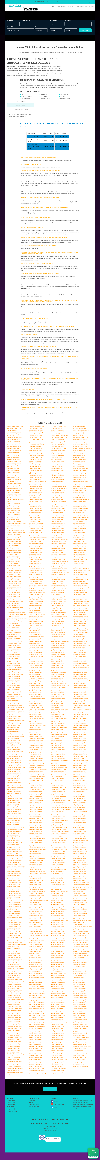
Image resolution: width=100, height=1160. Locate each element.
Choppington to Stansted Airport (14, 986)
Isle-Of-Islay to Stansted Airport (36, 1008)
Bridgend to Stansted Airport (13, 789)
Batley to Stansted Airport (13, 627)
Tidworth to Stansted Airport (79, 787)
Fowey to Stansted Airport (35, 703)
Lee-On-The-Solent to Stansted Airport (60, 494)
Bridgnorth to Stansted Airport (14, 791)
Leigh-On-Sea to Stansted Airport (58, 501)
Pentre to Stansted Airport (57, 928)
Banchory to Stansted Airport (14, 587)
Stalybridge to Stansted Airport (80, 641)
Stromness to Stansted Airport (79, 700)
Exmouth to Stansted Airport (35, 641)
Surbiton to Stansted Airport (79, 712)
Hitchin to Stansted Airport (35, 902)
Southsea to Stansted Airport (79, 623)
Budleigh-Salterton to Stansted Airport (16, 846)
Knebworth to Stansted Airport (58, 450)
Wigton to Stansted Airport (79, 986)
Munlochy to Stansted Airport (57, 773)
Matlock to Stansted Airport (57, 696)
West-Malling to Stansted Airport (80, 944)
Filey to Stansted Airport (34, 674)
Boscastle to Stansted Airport (13, 753)
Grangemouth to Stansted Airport (36, 765)
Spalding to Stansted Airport (79, 630)
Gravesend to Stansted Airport (36, 771)
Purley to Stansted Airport (57, 1019)
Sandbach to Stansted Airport (79, 503)
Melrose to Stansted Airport (57, 707)
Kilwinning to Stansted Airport (36, 1064)
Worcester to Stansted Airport (79, 1039)
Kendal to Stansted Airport (35, 1044)
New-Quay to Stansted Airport (58, 793)
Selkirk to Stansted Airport (79, 539)
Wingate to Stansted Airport (79, 1004)
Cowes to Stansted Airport (13, 1070)
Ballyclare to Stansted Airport (14, 574)
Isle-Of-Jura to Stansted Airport (36, 1010)
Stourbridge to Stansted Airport (80, 678)
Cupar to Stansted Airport (35, 466)
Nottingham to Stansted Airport (58, 862)
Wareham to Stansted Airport (79, 893)
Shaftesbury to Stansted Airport (80, 545)
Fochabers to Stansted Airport (36, 685)
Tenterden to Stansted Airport (79, 765)
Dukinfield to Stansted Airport (36, 552)
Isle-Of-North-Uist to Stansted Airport (37, 1015)
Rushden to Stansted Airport (79, 459)
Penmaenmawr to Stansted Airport (59, 918)
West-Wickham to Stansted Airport (81, 948)
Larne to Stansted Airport (56, 477)
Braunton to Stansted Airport (13, 776)
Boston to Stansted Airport (13, 754)
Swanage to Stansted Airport (79, 721)
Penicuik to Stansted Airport (57, 917)
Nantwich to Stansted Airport (57, 778)
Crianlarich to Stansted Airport (36, 441)
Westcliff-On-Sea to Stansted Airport (81, 951)
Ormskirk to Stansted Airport (57, 882)
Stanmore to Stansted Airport (79, 649)
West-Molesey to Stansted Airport (80, 946)
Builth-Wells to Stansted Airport (14, 847)
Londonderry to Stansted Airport (58, 607)
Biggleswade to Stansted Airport (14, 691)
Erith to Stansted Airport (34, 630)
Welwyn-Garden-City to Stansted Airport (82, 926)
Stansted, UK (32, 1102)
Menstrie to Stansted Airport (57, 714)
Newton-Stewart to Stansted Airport (59, 833)
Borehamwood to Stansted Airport (15, 751)
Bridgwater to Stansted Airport (14, 793)
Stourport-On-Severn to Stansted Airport (82, 680)
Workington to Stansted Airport (80, 1041)
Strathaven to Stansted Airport (79, 689)
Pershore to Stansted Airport (57, 935)
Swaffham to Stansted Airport (79, 720)
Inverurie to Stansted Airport (35, 980)
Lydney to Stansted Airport (57, 630)
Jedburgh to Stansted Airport (35, 1035)
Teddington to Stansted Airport (80, 754)
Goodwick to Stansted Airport (36, 752)
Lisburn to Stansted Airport (57, 534)
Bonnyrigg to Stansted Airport (14, 745)
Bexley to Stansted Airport (13, 682)
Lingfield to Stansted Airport (57, 528)
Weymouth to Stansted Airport (80, 964)
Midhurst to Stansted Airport (57, 725)
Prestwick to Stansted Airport (57, 1008)
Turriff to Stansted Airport (78, 835)
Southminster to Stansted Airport (80, 619)
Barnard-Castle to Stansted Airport (15, 601)
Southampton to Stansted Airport (80, 616)
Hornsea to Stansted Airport (35, 931)
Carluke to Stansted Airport (13, 915)
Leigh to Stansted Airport (56, 503)
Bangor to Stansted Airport (13, 590)
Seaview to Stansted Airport (79, 534)
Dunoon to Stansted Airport (35, 576)
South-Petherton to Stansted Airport (81, 607)
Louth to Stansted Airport (56, 619)
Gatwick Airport (11, 1102)
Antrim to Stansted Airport (13, 496)
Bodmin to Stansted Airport (13, 731)
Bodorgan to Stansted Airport (14, 733)
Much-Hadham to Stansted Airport (59, 767)
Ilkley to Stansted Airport (35, 962)
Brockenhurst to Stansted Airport (14, 815)
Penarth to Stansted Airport (57, 913)
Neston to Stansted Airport (57, 785)
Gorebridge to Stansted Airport (36, 758)
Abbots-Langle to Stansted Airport (15, 426)
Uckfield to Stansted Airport (79, 844)
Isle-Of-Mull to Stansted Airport (36, 1013)
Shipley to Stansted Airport (79, 566)
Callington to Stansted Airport (14, 889)
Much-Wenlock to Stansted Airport (59, 769)
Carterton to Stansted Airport (13, 928)
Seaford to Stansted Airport (79, 525)
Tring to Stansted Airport (78, 827)
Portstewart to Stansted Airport (58, 991)
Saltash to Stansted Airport (79, 497)
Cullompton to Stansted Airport (36, 463)
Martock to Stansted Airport (57, 692)
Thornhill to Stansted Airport (79, 780)
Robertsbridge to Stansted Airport (58, 1068)
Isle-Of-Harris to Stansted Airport (36, 1004)
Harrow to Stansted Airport (35, 822)
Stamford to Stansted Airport (79, 643)
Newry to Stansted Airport (57, 825)
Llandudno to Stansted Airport (58, 563)
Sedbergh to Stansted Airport (79, 535)
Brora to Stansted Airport (13, 822)
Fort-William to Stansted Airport (36, 700)
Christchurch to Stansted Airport (14, 990)
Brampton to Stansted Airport (14, 773)
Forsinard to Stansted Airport (35, 696)
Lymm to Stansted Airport (57, 636)
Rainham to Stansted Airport (57, 1028)
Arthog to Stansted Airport (13, 516)
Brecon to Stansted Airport (13, 780)
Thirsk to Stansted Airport (78, 778)
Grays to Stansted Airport (35, 773)
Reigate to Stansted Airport (57, 1044)
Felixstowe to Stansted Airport (36, 663)
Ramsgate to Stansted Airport (57, 1030)
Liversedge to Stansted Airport (58, 546)
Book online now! (50, 1089)
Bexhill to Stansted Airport (13, 680)
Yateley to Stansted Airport (79, 1059)
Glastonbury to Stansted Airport (36, 738)
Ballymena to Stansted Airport (14, 576)
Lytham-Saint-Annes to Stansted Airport (60, 641)
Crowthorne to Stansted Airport (36, 455)
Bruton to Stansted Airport (13, 833)
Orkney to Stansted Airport (57, 880)
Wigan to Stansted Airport (78, 982)
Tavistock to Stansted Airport (79, 749)
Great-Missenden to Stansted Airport (37, 774)
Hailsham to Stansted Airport (35, 796)
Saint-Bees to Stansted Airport (79, 479)
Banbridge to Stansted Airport (14, 583)
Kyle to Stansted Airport (56, 457)
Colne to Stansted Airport (13, 1035)
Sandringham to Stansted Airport (80, 508)
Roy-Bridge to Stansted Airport (80, 446)
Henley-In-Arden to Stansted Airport (37, 871)
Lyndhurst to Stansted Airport (57, 638)
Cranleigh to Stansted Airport (35, 430)
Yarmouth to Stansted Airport (79, 1057)
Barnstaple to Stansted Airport (14, 610)
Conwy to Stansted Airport (13, 1046)
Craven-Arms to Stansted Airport (36, 432)
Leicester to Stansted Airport (57, 499)
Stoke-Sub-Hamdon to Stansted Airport (82, 669)
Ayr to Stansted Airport (12, 554)
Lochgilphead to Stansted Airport (58, 599)
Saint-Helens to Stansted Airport (80, 483)
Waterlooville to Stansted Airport (80, 906)
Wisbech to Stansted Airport (79, 1013)
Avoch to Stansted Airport (13, 545)
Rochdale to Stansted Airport (57, 1070)
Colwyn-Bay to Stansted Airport (14, 1037)
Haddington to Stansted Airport (36, 794)
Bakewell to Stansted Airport (13, 561)
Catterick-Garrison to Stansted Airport (16, 940)
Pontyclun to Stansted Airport (57, 966)
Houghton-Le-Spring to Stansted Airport (38, 935)
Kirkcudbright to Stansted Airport (58, 441)
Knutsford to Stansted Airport (57, 455)
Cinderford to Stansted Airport (14, 995)
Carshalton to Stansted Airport (14, 926)
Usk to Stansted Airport (78, 855)
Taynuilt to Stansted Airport (79, 751)
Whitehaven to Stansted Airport (80, 969)
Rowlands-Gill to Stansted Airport (80, 442)
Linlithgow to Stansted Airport (58, 530)
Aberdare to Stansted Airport (13, 430)
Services (70, 6)
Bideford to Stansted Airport (13, 687)
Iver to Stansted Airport (34, 1030)
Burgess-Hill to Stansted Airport (14, 855)
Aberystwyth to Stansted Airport (14, 444)
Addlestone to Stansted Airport (14, 455)
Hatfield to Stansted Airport (35, 835)
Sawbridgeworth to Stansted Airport (81, 517)
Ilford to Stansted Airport (34, 957)
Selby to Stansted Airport (78, 537)
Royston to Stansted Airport (79, 450)
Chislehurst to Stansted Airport (14, 984)
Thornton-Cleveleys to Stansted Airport (82, 782)
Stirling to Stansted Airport (79, 658)
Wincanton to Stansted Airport (79, 993)
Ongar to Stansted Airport (57, 878)
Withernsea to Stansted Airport (80, 1019)
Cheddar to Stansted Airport (13, 955)
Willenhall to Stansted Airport (79, 988)
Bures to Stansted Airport (13, 853)
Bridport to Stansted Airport (13, 796)
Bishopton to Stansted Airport (14, 713)
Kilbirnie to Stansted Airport (35, 1055)
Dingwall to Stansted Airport (35, 515)
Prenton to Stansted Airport (57, 997)
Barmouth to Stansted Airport (14, 599)
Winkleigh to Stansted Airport (79, 1006)
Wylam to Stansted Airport (79, 1050)
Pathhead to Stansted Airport (57, 904)
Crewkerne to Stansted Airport (36, 439)
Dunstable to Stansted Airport (36, 579)
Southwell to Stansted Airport (79, 625)
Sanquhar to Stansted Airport (79, 514)
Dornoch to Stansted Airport (35, 532)
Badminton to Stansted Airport (14, 558)
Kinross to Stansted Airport (57, 433)
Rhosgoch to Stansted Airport (57, 1052)
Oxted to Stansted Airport (57, 895)
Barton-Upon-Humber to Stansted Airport (16, 618)
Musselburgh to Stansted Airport (58, 774)
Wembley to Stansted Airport (79, 929)
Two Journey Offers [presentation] (21, 109)
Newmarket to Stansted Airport (58, 816)
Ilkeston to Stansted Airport (35, 960)
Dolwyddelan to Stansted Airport (36, 523)
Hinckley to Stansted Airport (35, 897)
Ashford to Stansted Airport (13, 525)
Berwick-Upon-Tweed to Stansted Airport (17, 671)
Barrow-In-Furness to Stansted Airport (16, 612)
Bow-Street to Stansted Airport (14, 762)
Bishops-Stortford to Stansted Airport (15, 711)
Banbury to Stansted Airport (13, 585)
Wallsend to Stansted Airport (79, 878)
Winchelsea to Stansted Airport (80, 995)
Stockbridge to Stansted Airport (80, 659)
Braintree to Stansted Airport (13, 771)
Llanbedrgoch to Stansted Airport (58, 554)
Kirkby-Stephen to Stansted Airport (59, 437)
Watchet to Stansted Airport (79, 904)
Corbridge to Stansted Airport (14, 1050)
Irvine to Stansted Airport (35, 984)
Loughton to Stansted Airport (57, 618)
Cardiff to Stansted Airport (13, 909)
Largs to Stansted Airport (56, 473)
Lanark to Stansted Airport (57, 463)
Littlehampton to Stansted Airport (58, 543)
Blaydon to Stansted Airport (13, 725)
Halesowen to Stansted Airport (36, 798)
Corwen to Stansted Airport (13, 1059)
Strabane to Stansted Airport (79, 683)
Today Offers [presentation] (20, 105)
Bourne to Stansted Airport (13, 758)
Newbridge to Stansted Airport (58, 802)
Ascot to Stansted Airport (13, 519)
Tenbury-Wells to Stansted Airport (80, 762)
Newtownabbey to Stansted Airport (59, 838)
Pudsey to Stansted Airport (57, 1013)
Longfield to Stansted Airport (57, 608)
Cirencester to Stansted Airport (14, 997)
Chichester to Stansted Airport (14, 973)
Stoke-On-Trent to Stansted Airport (81, 667)
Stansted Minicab (83, 1100)
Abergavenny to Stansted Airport (14, 437)
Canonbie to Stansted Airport (14, 904)
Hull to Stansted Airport (34, 942)
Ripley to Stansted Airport (57, 1064)
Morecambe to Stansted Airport (58, 758)
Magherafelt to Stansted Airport (58, 654)
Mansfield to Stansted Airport (57, 674)
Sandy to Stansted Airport (78, 512)
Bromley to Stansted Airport (13, 816)
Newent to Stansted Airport (57, 813)
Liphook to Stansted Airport (57, 532)
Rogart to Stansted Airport (79, 426)
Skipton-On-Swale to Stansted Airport (81, 587)
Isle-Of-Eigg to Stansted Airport (36, 1000)
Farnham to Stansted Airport (35, 659)
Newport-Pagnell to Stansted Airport (59, 820)
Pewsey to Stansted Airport (57, 951)
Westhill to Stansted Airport (79, 957)
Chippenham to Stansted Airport (14, 979)
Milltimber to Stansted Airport (57, 731)
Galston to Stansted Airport (35, 723)
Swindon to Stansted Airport (79, 729)
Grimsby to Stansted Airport (35, 785)
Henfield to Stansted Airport (35, 867)
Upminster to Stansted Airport (79, 853)
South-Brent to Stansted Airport (80, 599)
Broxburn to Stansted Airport (14, 831)
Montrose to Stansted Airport (57, 752)
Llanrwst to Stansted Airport (57, 583)
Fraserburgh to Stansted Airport (36, 705)
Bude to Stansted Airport (13, 844)
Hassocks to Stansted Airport (35, 831)
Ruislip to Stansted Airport (79, 455)
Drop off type (53, 20)
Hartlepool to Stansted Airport (36, 825)
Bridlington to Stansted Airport (14, 795)
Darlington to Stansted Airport (36, 484)
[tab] (20, 105)
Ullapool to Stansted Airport (79, 847)
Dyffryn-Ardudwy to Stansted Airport (37, 585)
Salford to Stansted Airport (79, 494)
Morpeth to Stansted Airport (57, 762)
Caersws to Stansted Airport (13, 880)
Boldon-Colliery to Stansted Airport (15, 736)
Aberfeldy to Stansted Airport (14, 435)
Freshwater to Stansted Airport (36, 707)
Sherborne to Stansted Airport (79, 557)
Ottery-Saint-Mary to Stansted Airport (59, 891)
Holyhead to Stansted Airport (35, 915)
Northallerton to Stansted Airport (58, 851)
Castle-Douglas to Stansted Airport (15, 931)
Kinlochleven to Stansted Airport (58, 432)
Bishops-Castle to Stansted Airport (15, 709)
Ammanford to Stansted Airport (14, 488)
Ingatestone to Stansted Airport (36, 968)
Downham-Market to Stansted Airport (37, 537)
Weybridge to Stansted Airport (80, 962)
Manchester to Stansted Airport (58, 670)
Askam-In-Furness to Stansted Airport (16, 532)
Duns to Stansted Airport (34, 577)
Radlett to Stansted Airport (57, 1024)
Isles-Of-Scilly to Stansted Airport (37, 1026)
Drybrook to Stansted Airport (35, 548)
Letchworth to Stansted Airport (58, 510)
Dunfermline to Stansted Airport (36, 568)
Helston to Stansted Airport (35, 864)
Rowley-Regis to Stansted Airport (80, 444)
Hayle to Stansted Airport (35, 845)
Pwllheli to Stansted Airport (57, 1021)
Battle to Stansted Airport (13, 629)
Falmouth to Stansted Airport (35, 652)
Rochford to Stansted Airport (57, 1073)
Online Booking (61, 6)
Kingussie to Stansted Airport (57, 430)
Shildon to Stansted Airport (79, 565)
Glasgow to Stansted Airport (35, 736)
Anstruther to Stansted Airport (14, 494)
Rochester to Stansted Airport (57, 1072)
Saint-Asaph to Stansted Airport (80, 475)
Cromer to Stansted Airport (35, 450)
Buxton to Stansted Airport (13, 875)
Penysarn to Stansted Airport (57, 929)
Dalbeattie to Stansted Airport (36, 473)
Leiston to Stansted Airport (57, 506)
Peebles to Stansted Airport (57, 907)
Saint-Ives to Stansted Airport (79, 484)
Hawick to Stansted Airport (35, 842)
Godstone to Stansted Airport (35, 749)
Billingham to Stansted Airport (14, 694)
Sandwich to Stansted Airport (79, 510)
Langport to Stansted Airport (57, 470)
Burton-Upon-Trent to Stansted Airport (16, 866)
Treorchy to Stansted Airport (79, 824)
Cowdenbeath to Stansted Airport (15, 1068)
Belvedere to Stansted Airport (14, 660)
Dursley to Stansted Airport (35, 583)
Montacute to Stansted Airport (58, 749)
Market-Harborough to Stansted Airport (60, 685)
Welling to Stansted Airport (79, 915)
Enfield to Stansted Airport (35, 623)
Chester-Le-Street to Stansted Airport (15, 968)
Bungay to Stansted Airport (13, 849)
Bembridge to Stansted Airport (14, 661)
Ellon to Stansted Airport (34, 618)
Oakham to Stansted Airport (57, 866)
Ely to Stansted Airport (34, 619)
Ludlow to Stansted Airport (57, 623)
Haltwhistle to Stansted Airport (36, 807)
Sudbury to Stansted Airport (79, 707)
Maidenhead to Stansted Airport (58, 656)
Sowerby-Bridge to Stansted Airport (81, 628)
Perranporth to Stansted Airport (58, 933)
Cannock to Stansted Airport (13, 902)
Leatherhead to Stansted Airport (58, 490)
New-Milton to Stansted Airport (58, 791)
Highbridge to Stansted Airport (36, 893)
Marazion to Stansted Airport (57, 676)
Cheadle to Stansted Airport (13, 953)
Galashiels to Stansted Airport (36, 721)
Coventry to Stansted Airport (13, 1064)
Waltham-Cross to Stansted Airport (81, 884)
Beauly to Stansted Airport (13, 634)
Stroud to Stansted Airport (79, 701)
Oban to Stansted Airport (56, 867)
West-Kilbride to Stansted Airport (80, 940)
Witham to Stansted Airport (79, 1017)
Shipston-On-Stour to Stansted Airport (81, 568)
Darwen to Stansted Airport (35, 492)
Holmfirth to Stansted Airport (35, 907)
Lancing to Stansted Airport (57, 466)
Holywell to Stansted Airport (35, 917)
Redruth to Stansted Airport (57, 1042)
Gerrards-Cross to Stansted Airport (37, 731)
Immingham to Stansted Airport (36, 966)
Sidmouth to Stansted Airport (79, 577)
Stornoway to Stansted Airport (80, 676)
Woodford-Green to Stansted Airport (81, 1030)
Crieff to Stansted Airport (35, 446)
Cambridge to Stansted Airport (14, 897)
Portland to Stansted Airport (57, 984)
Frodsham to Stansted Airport (36, 712)
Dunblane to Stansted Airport (35, 565)
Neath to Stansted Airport (56, 782)
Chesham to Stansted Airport (13, 964)
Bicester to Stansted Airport (13, 685)
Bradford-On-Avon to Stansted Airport (16, 767)
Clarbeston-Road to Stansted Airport (15, 1001)
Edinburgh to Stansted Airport (36, 605)
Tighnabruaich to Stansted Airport (80, 789)
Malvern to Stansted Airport (57, 669)
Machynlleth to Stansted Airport (58, 649)
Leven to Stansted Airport (57, 512)
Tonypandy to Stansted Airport (80, 804)
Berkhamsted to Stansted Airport (14, 667)
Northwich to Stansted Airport (58, 856)
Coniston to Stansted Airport (13, 1043)
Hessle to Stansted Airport (35, 884)
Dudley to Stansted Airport (35, 550)
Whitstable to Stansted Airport (79, 975)
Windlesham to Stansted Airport (80, 1000)
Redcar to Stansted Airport (57, 1037)
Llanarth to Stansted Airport (57, 550)
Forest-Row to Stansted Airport (36, 690)
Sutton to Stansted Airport (78, 716)
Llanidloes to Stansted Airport (57, 581)
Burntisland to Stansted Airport (14, 860)
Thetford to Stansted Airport (79, 776)
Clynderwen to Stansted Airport (14, 1017)
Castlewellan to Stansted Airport (14, 937)
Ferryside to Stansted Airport (35, 672)
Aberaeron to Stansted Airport (14, 428)
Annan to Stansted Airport (13, 492)
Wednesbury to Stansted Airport (80, 913)
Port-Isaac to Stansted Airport (57, 975)
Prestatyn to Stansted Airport (57, 1000)
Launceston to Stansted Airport (58, 484)
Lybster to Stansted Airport (57, 628)
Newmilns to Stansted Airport (57, 818)
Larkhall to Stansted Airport (57, 475)
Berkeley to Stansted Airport (13, 665)
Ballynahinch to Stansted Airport (14, 579)
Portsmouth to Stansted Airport (58, 990)
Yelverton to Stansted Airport (79, 1061)
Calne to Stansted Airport (13, 891)
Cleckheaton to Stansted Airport (14, 1006)
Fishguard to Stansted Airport (36, 676)
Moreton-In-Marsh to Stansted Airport (59, 760)
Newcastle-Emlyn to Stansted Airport (59, 805)
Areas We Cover (82, 6)
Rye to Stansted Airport (78, 464)
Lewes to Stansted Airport (57, 514)
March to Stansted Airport (57, 678)
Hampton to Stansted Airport (35, 811)
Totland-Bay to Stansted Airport (80, 811)
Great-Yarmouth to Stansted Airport (37, 776)
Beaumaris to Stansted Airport (14, 636)
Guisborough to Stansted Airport (36, 789)
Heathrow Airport (11, 1100)
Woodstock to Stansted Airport (80, 1033)
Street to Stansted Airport (78, 696)
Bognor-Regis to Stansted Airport (15, 734)
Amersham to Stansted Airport (14, 485)
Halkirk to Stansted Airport (35, 804)
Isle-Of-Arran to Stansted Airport (36, 986)
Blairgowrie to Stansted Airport (14, 722)
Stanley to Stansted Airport (79, 647)
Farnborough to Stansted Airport (36, 658)
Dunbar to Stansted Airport (35, 561)
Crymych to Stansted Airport (35, 461)
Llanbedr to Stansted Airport (57, 552)
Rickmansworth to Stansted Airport (59, 1059)
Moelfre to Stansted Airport (57, 742)
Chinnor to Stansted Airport (13, 977)
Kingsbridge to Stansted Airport (36, 1072)
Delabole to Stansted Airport (35, 501)
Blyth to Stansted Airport (13, 727)
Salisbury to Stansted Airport (79, 495)
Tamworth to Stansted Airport (79, 742)
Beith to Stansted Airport (13, 651)
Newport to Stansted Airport (57, 822)
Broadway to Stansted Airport (14, 813)
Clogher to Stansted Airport (13, 1013)
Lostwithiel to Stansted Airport (58, 614)
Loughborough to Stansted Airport (59, 616)
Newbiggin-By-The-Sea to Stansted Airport (61, 800)
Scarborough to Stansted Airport (80, 521)
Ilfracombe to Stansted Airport (36, 959)
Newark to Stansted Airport (57, 798)
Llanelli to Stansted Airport (57, 566)
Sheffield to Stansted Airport (79, 550)
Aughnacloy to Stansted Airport (14, 541)
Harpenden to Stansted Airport (36, 818)
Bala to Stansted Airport (12, 563)
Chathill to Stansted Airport (13, 950)
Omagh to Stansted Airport (57, 876)
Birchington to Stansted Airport (14, 702)
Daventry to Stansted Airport (35, 494)
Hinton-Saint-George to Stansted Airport (38, 900)
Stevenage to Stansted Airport (79, 652)
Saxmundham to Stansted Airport (80, 519)
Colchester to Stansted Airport (14, 1028)
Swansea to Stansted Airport (79, 727)
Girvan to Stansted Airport (35, 734)
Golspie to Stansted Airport (35, 751)
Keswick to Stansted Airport (35, 1048)
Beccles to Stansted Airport (13, 640)
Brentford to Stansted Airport (14, 782)
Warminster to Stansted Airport (80, 897)
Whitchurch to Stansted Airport (80, 968)
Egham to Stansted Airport (35, 607)
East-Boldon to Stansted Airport (36, 588)
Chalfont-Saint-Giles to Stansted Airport (16, 944)
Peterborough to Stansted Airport (58, 938)
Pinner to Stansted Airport (57, 955)
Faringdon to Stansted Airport (36, 656)
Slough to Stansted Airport (79, 590)
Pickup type (10, 20)
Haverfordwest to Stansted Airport (37, 838)
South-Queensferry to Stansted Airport (81, 608)
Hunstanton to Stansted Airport (36, 948)
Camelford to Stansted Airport (14, 899)
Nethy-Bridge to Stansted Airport (58, 787)
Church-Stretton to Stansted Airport (15, 993)
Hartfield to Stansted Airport (35, 824)
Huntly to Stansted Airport (35, 951)
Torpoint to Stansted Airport (79, 805)
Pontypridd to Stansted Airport (58, 969)
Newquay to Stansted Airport (57, 824)
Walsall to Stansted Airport (79, 880)
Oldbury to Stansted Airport (57, 871)
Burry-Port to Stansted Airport (14, 864)
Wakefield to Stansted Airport (79, 869)
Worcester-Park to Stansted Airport (81, 1037)
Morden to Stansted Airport (57, 756)
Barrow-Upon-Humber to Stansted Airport (17, 614)
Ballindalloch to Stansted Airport (14, 570)
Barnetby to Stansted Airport (13, 605)
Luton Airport (10, 1106)
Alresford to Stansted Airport (13, 474)
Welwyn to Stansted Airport (79, 928)
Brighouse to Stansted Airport (14, 802)
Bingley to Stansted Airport (13, 700)
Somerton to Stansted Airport (79, 597)
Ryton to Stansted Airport (78, 466)
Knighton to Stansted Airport (57, 452)
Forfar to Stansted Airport (35, 692)
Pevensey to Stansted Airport (57, 949)
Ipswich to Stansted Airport (35, 982)
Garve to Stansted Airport (35, 727)
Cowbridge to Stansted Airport (14, 1066)
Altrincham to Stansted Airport (14, 479)
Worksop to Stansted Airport (79, 1042)
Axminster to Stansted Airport (14, 548)
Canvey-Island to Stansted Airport (15, 908)
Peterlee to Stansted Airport (57, 944)
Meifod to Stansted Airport (57, 703)
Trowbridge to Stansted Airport (80, 831)
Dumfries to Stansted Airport (35, 559)
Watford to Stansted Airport (79, 907)
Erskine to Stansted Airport (35, 632)
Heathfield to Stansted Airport (36, 853)
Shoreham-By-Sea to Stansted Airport (81, 570)
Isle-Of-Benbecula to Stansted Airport (37, 990)
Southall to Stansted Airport (79, 612)
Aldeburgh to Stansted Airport (14, 461)
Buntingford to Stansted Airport (14, 851)
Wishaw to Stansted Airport (79, 1015)
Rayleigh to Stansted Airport (57, 1033)
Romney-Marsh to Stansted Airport (81, 430)
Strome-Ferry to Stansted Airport (80, 698)
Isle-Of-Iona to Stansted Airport (36, 1006)
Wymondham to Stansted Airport (80, 1052)
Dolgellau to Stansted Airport (35, 519)
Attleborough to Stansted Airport (14, 536)
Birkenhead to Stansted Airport (14, 703)
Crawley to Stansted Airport (35, 433)
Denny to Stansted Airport (35, 504)
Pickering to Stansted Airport (57, 953)
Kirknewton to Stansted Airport (58, 444)
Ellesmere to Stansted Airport (35, 616)
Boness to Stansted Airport (13, 742)
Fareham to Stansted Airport (35, 654)
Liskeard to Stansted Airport (57, 535)
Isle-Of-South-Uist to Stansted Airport (37, 1022)
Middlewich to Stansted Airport (58, 723)
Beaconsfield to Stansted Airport (14, 630)
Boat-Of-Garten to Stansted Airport (15, 729)
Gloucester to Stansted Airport (36, 745)
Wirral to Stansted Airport (78, 1011)
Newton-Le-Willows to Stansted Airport (60, 831)
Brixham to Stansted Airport (13, 807)
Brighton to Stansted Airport (13, 804)
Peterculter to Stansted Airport (58, 940)
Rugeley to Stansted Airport (79, 453)
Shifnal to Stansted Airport (79, 563)
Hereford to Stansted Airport (35, 876)
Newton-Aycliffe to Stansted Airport (59, 829)
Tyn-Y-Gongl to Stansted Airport (80, 840)
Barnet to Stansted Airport (13, 603)
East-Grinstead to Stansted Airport (37, 592)
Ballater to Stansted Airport (13, 568)
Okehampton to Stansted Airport (58, 869)
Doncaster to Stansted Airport (36, 526)
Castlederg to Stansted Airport (14, 933)
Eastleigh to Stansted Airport (35, 597)
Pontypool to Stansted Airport (57, 968)
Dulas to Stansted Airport (35, 554)
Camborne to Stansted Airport (14, 895)
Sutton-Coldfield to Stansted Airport (81, 714)
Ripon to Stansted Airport (57, 1066)
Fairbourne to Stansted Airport (36, 647)
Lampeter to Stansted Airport (57, 461)
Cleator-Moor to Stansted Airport (14, 1002)
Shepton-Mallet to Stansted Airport (81, 556)
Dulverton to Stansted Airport (36, 556)
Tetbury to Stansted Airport (79, 767)
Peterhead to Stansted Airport (57, 942)
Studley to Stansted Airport (79, 703)
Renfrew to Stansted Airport (57, 1046)
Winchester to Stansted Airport (80, 997)
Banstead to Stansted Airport (13, 592)
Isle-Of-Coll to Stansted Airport (36, 995)
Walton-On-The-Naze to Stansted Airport (82, 887)
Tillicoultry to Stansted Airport (80, 793)
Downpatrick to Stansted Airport (36, 539)
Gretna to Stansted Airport (35, 783)
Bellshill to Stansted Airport (13, 656)
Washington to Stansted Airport (80, 902)
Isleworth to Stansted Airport (35, 1028)
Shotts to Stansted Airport (78, 572)
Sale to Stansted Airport (78, 492)
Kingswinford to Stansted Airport (58, 426)
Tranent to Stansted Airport (79, 816)
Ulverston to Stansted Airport (79, 849)
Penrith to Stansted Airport (57, 922)
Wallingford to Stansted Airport (80, 875)
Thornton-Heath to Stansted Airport (81, 783)
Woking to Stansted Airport (79, 1022)
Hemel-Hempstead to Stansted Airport (38, 866)
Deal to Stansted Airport (34, 497)
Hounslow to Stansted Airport (36, 937)
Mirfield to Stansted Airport (57, 738)
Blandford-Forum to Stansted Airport (15, 723)
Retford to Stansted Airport (57, 1048)
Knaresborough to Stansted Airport (59, 448)
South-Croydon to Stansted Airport (81, 601)
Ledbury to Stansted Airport (57, 492)
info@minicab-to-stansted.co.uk (19, 1)
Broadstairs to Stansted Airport (14, 809)
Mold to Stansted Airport (56, 745)
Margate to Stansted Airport (57, 680)
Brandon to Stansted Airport (13, 775)
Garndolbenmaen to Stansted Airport (37, 725)
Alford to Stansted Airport (13, 465)
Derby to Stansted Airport (35, 506)
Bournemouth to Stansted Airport (14, 760)
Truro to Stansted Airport (78, 833)
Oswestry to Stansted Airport (57, 887)
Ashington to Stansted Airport (14, 527)
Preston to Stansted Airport (57, 1004)
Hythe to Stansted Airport (35, 955)
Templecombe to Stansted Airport (80, 760)
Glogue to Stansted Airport (35, 742)
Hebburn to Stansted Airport (35, 855)
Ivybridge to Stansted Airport (35, 1031)
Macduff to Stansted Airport (57, 647)
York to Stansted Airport (78, 1064)
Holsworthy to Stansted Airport (36, 911)
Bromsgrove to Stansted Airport (14, 818)
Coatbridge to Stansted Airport (14, 1021)
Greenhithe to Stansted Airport (36, 780)
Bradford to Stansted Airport (13, 769)
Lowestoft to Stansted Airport (57, 621)
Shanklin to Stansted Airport (79, 546)
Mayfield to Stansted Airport (57, 701)
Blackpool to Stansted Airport (14, 716)
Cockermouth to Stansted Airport (14, 1026)
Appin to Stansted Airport (13, 497)
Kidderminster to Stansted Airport (37, 1052)
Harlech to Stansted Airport (35, 813)
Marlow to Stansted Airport (57, 690)
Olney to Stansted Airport (57, 875)
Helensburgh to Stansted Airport (36, 860)
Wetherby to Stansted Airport (79, 960)
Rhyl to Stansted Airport (56, 1055)
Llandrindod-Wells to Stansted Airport (59, 561)
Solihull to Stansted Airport (79, 596)
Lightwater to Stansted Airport (58, 523)
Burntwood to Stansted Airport (14, 862)
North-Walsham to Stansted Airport (59, 849)
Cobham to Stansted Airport (13, 1023)
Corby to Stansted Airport (13, 1052)
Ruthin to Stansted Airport (79, 461)
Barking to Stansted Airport (13, 598)
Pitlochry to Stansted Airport (57, 957)
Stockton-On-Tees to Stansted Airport (81, 665)
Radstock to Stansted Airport (57, 1026)
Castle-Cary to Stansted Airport (14, 930)
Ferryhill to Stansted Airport (35, 670)
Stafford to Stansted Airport (79, 638)
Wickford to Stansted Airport (79, 979)
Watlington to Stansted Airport (80, 909)
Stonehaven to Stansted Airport (80, 672)
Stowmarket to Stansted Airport (80, 681)
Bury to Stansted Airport (12, 869)
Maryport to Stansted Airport (57, 694)
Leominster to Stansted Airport (58, 508)
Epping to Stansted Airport (35, 627)
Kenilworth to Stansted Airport (36, 1046)
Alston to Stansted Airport (13, 475)
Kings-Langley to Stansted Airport (37, 1068)
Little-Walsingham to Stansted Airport (59, 539)
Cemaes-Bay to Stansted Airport (14, 942)
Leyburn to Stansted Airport (57, 515)
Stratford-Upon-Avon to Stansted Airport (82, 687)
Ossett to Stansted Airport (57, 886)
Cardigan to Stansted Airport (13, 911)
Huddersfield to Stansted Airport (36, 940)
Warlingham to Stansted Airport (80, 895)
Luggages (52, 26)
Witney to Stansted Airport (79, 1021)
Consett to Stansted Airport (13, 1044)
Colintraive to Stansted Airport (14, 1033)
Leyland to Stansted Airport (57, 517)
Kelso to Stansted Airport (35, 1042)
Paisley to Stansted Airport (57, 900)
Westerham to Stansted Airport (80, 953)
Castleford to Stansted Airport (14, 935)
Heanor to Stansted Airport (35, 851)
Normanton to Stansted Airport (58, 842)
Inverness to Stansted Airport (35, 979)
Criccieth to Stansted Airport (35, 442)
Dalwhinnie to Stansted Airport (36, 483)
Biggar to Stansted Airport (13, 689)
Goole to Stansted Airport (35, 754)
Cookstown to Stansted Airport (14, 1048)
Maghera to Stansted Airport (57, 652)
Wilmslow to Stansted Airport (79, 990)
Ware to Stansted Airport (78, 891)
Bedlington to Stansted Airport (14, 647)
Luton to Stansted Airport (56, 625)
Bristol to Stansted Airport (13, 806)
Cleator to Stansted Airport (13, 1004)
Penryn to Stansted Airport (57, 924)
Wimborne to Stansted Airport (79, 991)
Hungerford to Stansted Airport (36, 946)
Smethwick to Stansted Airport (80, 592)
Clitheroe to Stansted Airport (13, 1012)
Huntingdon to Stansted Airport (36, 949)
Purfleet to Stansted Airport (57, 1017)
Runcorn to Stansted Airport (79, 457)
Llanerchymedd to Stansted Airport (59, 568)
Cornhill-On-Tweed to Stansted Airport (16, 1054)
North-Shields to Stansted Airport (58, 847)
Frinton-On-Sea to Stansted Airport (37, 709)
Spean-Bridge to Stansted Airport (80, 632)
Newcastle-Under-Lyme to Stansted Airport (61, 807)
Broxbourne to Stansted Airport (14, 829)
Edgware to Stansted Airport (35, 603)
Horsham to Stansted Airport (35, 933)
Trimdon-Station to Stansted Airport (81, 825)
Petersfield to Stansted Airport (57, 946)
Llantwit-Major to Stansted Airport (59, 585)
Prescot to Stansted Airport (57, 999)
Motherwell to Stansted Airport (58, 763)
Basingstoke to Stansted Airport (14, 621)
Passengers (38, 26)
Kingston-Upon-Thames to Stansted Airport (39, 1073)
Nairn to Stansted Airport (56, 776)
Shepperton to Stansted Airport (80, 554)
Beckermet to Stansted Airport (14, 643)
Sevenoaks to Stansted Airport (79, 543)
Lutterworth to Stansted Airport (58, 627)
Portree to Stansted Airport (57, 986)
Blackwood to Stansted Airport (14, 718)
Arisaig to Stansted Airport (13, 508)
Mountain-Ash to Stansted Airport (58, 765)
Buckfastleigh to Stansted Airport (14, 837)
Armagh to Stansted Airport (13, 512)
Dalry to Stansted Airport (35, 479)
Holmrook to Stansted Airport (36, 909)
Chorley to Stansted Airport (13, 988)
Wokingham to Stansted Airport (80, 1024)
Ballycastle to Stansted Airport (14, 572)
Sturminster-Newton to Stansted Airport (82, 705)
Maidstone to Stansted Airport (57, 658)
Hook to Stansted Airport (35, 922)
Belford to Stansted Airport (13, 654)
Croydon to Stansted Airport (35, 457)
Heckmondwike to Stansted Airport (37, 858)
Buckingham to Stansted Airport (14, 842)
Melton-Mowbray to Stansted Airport (59, 711)
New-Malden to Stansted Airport (58, 789)
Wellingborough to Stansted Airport (81, 917)
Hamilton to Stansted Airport (35, 809)
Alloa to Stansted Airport (13, 468)
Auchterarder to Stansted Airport (14, 537)
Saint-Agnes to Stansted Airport (80, 470)
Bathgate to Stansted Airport (13, 625)
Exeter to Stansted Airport (35, 639)
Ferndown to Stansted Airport (36, 669)
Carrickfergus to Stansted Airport (14, 924)
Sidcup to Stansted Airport (79, 576)
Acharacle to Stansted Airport (14, 452)
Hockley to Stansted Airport (35, 904)
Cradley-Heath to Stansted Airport (15, 1072)
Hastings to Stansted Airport (35, 833)
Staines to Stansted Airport (79, 639)
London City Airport (12, 1111)
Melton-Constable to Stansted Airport (59, 709)
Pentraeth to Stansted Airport (57, 926)
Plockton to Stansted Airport (57, 959)
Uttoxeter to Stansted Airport (79, 856)
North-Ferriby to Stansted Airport (58, 845)
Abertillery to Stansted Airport (14, 443)
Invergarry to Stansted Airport (36, 975)
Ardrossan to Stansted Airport (14, 506)
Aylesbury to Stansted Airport (14, 550)
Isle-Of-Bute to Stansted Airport (36, 991)
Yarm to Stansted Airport (78, 1055)
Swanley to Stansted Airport (79, 723)
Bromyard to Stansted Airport (14, 820)
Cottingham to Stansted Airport (14, 1061)
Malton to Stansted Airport (57, 667)
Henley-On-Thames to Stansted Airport (38, 873)
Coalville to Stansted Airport (13, 1019)
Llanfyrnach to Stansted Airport (58, 574)
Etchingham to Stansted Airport (36, 636)
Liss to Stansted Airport (56, 537)
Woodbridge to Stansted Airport (80, 1028)
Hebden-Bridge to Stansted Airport (37, 856)
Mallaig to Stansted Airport (57, 661)
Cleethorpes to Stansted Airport (14, 1008)
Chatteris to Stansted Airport (13, 951)
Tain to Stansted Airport (78, 736)
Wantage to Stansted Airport (79, 889)
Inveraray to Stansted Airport (35, 973)
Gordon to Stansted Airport (35, 756)
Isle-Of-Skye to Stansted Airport (36, 1021)
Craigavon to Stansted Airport (14, 1074)
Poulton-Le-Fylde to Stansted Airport (59, 995)
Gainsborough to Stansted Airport (37, 718)
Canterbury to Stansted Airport (14, 906)
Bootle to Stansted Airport (13, 747)
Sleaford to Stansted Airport (79, 588)
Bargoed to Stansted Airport (13, 596)
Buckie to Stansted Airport (13, 840)
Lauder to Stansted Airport (57, 483)
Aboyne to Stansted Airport (13, 448)
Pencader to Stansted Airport (57, 915)
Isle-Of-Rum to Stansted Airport (36, 1017)
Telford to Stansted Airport (79, 758)
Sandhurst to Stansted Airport (79, 504)
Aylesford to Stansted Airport (14, 552)
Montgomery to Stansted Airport (58, 751)
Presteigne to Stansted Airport (57, 1002)
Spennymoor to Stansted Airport (80, 634)
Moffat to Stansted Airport (57, 743)
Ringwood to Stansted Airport (58, 1062)
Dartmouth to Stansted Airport (36, 488)
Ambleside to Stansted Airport (14, 483)
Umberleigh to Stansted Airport (80, 851)
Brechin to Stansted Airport (13, 778)
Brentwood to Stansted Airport (14, 784)
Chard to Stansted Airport (13, 946)
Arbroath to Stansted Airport (13, 503)
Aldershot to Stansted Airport (14, 463)
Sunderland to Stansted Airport (80, 711)
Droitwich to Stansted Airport (36, 543)
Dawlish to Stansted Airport (35, 495)
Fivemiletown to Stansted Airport (36, 678)
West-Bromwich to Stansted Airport (81, 933)
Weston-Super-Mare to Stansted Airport (82, 959)
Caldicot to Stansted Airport (13, 884)
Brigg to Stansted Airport (13, 800)
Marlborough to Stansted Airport (58, 689)
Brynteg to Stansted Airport (13, 835)
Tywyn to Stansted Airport (79, 842)
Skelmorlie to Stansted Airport (79, 585)
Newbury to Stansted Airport (57, 804)
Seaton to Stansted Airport (79, 532)
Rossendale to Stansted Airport (80, 439)
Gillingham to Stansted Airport (36, 732)
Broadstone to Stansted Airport (14, 811)
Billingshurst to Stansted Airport (14, 696)
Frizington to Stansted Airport (36, 711)
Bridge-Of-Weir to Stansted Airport (15, 787)
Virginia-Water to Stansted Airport (80, 864)
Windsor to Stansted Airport (79, 1002)
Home (52, 6)
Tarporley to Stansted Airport (79, 745)
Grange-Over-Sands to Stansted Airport (38, 763)
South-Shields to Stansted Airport (80, 610)
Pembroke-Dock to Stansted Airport (59, 909)
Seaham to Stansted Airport (79, 526)
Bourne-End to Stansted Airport (14, 756)
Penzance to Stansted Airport (57, 931)
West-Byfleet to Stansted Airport (80, 935)
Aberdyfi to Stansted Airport (13, 434)
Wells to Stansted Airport (78, 922)
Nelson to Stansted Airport (57, 783)
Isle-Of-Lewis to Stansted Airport (36, 1011)
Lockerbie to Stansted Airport (57, 603)
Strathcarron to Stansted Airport (80, 690)
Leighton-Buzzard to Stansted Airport (59, 504)
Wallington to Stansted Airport (80, 876)
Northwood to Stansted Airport (58, 858)
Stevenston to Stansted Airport (80, 654)
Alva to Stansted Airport (12, 481)
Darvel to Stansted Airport (35, 490)
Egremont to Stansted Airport (35, 608)
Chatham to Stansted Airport (13, 948)
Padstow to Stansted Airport (57, 897)
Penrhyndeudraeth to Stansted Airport (59, 920)
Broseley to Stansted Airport (13, 824)
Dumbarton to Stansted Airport (36, 557)
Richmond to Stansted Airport (57, 1057)
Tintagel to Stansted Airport (79, 794)
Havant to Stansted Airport (35, 836)
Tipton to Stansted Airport (78, 796)
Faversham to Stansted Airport (36, 661)
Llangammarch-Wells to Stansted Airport (60, 576)
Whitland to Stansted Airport (79, 971)
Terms (22, 1149)
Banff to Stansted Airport (13, 589)
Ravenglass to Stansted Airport (58, 1031)
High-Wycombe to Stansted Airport (37, 891)
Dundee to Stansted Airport (35, 566)
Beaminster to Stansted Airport (14, 632)
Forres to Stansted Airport (35, 694)
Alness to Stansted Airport (13, 470)
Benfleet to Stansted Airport (13, 663)
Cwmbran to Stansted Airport (36, 470)
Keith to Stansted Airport (34, 1041)
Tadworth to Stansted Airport (79, 734)
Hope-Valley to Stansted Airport (36, 924)
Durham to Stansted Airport (35, 581)
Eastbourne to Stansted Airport (36, 596)
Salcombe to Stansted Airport (79, 490)
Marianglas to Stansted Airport (58, 681)
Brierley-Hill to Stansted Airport (14, 798)
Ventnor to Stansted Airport (79, 860)
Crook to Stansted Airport (35, 452)
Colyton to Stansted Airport (13, 1039)
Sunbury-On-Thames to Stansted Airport (82, 709)
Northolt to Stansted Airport (57, 855)
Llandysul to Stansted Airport (57, 565)
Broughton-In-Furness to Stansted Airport (16, 827)
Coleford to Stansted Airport (13, 1030)
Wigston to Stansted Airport (79, 984)
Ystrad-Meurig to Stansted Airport (80, 1066)
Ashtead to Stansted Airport (13, 528)
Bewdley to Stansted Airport (13, 678)
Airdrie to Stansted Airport (13, 457)
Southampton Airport (12, 1109)
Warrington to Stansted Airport (80, 898)
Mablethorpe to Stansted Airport (58, 643)
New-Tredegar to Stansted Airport (58, 796)
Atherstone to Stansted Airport (14, 534)
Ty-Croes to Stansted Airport (79, 838)
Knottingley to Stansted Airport (58, 453)
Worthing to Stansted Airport (79, 1044)
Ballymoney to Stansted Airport (14, 578)
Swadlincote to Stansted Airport (80, 718)
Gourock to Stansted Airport (35, 762)
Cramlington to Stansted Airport (36, 426)
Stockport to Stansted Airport (79, 661)
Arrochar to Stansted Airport (13, 514)
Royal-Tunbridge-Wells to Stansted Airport (82, 448)
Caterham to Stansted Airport (14, 939)
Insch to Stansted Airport (34, 971)
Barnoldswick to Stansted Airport (15, 607)
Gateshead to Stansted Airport (36, 729)
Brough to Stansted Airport (13, 826)
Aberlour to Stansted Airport (13, 441)
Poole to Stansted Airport (56, 971)
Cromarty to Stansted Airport (35, 448)
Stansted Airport (11, 1104)
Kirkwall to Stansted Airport (57, 446)
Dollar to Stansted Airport (35, 521)
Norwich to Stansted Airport (57, 860)
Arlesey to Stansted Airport (13, 510)
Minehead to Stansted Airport (57, 736)
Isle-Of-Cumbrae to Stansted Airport (37, 999)
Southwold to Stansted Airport (80, 627)
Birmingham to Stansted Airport (14, 705)
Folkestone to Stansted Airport (36, 687)
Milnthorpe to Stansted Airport (58, 732)
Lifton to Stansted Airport (57, 521)
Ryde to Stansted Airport (78, 463)
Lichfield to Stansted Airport (57, 519)
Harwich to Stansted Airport (35, 827)
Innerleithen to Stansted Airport (36, 969)
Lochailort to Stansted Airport (57, 594)
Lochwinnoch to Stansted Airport (58, 601)
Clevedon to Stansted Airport (14, 1010)
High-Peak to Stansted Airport (36, 889)
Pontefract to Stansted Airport (57, 964)
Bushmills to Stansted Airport (14, 873)
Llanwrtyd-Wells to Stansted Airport (59, 587)
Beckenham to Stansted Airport (14, 641)
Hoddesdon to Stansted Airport (36, 906)
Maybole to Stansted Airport (57, 700)
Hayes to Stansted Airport (35, 844)
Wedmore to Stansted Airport (79, 911)
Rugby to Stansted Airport (79, 452)
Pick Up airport (26, 20)
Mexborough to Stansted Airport (58, 720)
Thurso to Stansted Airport (79, 785)
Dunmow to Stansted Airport (35, 574)
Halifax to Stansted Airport (35, 802)
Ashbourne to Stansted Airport (14, 521)
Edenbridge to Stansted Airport (36, 601)
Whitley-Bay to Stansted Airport (80, 973)
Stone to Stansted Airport (78, 670)
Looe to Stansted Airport (56, 610)
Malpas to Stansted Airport (57, 665)
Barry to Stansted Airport (13, 616)
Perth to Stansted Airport (56, 937)
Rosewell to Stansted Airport (79, 433)
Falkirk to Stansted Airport (35, 650)
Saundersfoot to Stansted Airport (80, 515)
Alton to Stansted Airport (13, 477)
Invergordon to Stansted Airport (36, 977)
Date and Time (11, 26)
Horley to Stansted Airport (35, 926)
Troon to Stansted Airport (78, 829)
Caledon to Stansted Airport (13, 886)
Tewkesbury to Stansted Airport (80, 769)
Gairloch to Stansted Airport (35, 720)
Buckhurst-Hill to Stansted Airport (15, 838)
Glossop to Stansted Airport (35, 743)
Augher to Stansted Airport (13, 539)
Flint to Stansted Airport (34, 683)
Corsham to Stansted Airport (13, 1057)
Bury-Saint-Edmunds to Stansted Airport (16, 868)
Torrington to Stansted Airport (79, 809)
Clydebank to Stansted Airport (14, 1015)
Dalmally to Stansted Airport (35, 477)
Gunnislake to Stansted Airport (36, 793)
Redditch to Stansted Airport (57, 1039)
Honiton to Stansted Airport (35, 920)
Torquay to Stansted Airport (79, 807)
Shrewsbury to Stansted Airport (80, 574)
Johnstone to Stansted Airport (36, 1037)
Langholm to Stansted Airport (57, 468)
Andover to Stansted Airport (13, 490)
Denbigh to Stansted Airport (35, 503)
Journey (66, 26)
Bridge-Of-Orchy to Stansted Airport (15, 785)
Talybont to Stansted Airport (79, 740)
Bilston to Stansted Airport (13, 698)
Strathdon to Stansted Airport (79, 692)
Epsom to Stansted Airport (35, 628)
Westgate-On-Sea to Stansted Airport (81, 955)
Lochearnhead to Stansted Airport (58, 596)
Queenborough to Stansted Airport (59, 1022)
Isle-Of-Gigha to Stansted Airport (36, 1002)
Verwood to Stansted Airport (79, 862)
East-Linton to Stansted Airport (36, 594)
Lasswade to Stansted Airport (57, 479)
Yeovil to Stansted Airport (78, 1062)
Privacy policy (28, 1149)
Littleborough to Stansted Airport (58, 541)
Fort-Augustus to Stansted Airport (37, 698)
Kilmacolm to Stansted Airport (36, 1061)
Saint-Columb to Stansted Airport (80, 481)
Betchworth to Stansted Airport (14, 672)
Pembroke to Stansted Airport (57, 911)
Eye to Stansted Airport (34, 643)
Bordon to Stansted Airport (13, 749)
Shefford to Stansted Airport (79, 552)
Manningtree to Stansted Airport (58, 672)
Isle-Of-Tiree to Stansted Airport (36, 1024)
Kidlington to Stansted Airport (36, 1053)
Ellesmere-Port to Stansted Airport (37, 614)
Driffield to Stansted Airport (35, 541)
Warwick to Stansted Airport (79, 900)
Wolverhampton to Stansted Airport (81, 1026)
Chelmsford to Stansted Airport (14, 957)
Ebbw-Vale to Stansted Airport (36, 599)
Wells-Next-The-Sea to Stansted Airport (82, 920)
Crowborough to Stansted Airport (36, 453)
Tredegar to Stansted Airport (79, 818)
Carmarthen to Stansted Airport (14, 917)
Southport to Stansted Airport (79, 621)
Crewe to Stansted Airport (35, 437)
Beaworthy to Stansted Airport (14, 638)
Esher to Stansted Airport (35, 634)
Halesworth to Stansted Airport (36, 800)
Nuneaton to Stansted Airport (57, 864)
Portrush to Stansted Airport (57, 988)
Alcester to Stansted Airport (13, 459)
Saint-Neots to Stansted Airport (80, 488)
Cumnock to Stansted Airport (35, 464)
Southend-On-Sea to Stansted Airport (81, 618)
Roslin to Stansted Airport (78, 435)
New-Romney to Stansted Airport (58, 794)
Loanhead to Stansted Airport (57, 592)
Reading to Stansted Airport (57, 1035)
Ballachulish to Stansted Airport (14, 567)
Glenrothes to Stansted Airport (36, 740)
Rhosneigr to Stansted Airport (57, 1053)
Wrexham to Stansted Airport (79, 1048)
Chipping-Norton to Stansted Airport (15, 982)
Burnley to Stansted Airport (13, 858)
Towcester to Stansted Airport (79, 814)
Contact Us (90, 6)
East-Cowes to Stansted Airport (36, 590)
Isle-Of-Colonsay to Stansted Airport (37, 997)
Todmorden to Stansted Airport (80, 800)
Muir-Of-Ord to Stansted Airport (58, 771)
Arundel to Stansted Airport (13, 517)
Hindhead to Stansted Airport (35, 898)
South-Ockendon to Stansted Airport (81, 605)
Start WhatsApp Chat (93, 1156)
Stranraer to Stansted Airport (79, 685)
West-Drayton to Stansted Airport (80, 938)
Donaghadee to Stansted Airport (36, 525)
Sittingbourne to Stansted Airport (80, 579)
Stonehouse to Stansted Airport (80, 674)
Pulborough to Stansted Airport (58, 1015)
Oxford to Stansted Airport (57, 893)
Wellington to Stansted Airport (80, 918)
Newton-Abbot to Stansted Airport (59, 827)
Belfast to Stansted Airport (13, 652)
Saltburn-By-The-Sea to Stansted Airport (82, 499)
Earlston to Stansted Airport (35, 587)
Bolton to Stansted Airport (13, 738)
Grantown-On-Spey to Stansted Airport (38, 769)
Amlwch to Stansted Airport (13, 486)
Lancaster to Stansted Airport (57, 464)
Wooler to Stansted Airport (79, 1035)
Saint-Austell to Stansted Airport (80, 477)
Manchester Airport (11, 1108)
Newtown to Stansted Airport (57, 836)
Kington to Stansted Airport (57, 428)
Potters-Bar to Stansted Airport (58, 993)
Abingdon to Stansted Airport (14, 446)
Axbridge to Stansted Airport (13, 547)
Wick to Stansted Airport (78, 977)
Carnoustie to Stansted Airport (14, 920)
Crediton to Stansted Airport (35, 435)
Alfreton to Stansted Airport (13, 466)
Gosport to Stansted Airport (35, 760)
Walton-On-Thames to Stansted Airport (82, 886)
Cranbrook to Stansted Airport (36, 428)
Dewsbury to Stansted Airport (36, 512)
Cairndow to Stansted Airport (14, 882)
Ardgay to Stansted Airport (13, 505)
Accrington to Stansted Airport (14, 450)
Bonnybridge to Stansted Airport (14, 744)
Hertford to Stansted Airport (35, 882)
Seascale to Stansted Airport (79, 530)
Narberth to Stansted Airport (57, 780)
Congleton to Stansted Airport (14, 1041)
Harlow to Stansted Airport (35, 816)
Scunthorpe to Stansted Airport (80, 523)
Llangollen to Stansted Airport (58, 579)
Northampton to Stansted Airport (58, 853)
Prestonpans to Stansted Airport (58, 1006)
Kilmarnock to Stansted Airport (36, 1062)
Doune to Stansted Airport (35, 534)
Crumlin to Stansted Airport (35, 459)
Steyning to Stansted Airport (79, 656)
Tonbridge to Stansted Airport (79, 802)
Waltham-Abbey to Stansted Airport (81, 882)
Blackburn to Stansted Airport (14, 714)
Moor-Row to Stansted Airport (58, 754)
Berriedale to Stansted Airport (14, 669)
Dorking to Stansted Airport (35, 530)
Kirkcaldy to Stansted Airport (57, 439)
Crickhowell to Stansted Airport (36, 444)
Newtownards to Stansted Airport (58, 840)
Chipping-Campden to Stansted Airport (16, 981)
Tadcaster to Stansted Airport (79, 731)
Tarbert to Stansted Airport (79, 743)
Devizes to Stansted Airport (35, 510)
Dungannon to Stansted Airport (36, 570)
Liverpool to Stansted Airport (57, 545)
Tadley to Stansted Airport (79, 732)
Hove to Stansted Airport (34, 938)
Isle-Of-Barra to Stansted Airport (36, 988)
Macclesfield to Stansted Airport (58, 645)
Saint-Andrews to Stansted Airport (80, 473)
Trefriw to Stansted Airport (79, 820)
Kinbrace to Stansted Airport (35, 1066)
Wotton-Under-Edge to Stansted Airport (82, 1046)
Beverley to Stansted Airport (13, 676)
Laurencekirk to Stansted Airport (58, 486)
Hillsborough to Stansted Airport (36, 895)
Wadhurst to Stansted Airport (79, 867)
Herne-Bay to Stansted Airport (36, 880)
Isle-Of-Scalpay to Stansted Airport (37, 1019)
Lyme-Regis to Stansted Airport (58, 632)
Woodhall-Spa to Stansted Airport (80, 1031)
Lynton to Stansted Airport (57, 639)
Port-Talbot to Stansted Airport (58, 977)
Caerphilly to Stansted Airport (14, 878)
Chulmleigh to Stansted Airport (14, 992)
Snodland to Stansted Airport (79, 594)
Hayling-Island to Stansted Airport (37, 847)
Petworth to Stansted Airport (57, 948)
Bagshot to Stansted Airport (13, 559)
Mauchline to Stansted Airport (58, 698)
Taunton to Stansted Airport (79, 747)
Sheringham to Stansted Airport (80, 559)
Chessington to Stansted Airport (14, 966)
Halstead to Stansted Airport (35, 805)
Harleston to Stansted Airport (35, 814)
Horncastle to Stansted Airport (36, 928)
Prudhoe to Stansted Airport (57, 1011)
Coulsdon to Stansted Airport (14, 1063)
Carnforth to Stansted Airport (14, 919)
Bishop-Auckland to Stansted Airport (15, 707)
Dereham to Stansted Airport (35, 508)
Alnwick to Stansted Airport (13, 472)
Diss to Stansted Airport (34, 517)
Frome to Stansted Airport (35, 714)
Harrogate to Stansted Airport (36, 820)
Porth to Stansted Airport (56, 979)
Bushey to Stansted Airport (13, 871)
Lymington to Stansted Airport (58, 634)
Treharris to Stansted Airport (79, 822)
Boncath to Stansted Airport (13, 740)
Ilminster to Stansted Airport (35, 964)
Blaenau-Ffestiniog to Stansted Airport (16, 720)
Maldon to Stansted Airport (57, 659)
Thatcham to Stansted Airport (79, 774)
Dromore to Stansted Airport (35, 545)
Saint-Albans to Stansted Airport (80, 472)
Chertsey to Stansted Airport (13, 962)
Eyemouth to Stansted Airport (36, 645)
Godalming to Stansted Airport (36, 747)
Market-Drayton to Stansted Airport (59, 683)
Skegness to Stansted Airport (79, 581)
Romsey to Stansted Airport (79, 432)
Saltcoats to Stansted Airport (79, 501)
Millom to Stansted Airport (57, 729)
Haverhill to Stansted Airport (35, 840)
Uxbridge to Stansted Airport (79, 858)
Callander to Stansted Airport (14, 888)
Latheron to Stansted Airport (57, 481)
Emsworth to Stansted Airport (36, 621)
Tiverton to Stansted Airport (79, 798)
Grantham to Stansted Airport (36, 767)
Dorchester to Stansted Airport (36, 528)
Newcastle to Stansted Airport (57, 811)
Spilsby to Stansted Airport (79, 636)
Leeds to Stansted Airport (56, 495)
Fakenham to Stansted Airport (36, 649)
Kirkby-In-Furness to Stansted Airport (59, 435)
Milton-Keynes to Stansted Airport (59, 734)
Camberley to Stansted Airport (14, 893)
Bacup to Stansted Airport (13, 556)
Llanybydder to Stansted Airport (58, 588)
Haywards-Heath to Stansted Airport (37, 849)
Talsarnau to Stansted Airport (79, 738)
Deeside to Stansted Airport (35, 499)
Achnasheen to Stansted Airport (14, 454)
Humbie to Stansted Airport (35, 944)
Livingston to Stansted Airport (58, 548)
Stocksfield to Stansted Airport (80, 663)
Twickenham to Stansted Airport (80, 836)
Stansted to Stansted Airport (79, 650)
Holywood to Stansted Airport (36, 918)
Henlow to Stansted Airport (35, 875)
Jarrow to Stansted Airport (35, 1033)
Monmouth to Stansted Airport (58, 747)
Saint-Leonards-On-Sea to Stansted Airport (82, 486)
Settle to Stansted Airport (78, 541)
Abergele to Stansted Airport (13, 439)
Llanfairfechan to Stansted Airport (58, 570)
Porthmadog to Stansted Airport (58, 982)
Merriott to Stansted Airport (57, 716)
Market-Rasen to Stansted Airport (58, 687)
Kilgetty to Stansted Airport (35, 1057)
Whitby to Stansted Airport (79, 966)
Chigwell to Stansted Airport (13, 975)
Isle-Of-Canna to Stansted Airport (37, 993)
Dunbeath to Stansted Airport (35, 563)
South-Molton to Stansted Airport (80, 603)
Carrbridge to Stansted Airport (14, 922)
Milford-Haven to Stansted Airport (59, 727)
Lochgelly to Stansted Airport (57, 597)
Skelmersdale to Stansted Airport (80, 583)
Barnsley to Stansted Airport (13, 609)
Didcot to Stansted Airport (35, 514)
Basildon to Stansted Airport (13, 620)
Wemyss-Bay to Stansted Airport (80, 931)
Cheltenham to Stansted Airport (14, 959)
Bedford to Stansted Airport (13, 645)
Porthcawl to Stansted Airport (57, 980)
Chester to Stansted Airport (13, 970)
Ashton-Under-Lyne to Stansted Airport (16, 530)
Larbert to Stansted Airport (57, 472)
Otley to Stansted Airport (56, 889)
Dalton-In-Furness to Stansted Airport (37, 481)
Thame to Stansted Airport (79, 771)
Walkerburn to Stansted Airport (80, 871)
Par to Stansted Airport (56, 902)
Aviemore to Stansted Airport (14, 543)
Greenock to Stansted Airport (35, 782)
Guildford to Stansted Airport (35, 787)
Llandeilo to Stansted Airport (57, 557)
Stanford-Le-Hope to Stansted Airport (81, 645)
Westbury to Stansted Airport (79, 949)
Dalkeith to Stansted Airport (35, 475)
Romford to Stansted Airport (79, 428)
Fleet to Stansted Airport (34, 680)
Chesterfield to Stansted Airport (14, 971)
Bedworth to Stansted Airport (14, 649)
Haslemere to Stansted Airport (36, 829)
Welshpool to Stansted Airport (79, 924)
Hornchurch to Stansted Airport (36, 929)
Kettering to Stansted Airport (35, 1050)
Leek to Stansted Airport (56, 497)
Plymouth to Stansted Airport (57, 960)
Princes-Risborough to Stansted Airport (60, 1010)
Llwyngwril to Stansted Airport (58, 590)
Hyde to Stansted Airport (34, 953)
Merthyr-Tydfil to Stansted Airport (59, 718)
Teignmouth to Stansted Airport (80, 756)
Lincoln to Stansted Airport (57, 526)
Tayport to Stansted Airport (79, 752)
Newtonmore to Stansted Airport (58, 835)
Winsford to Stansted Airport (79, 1010)
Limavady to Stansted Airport (57, 525)
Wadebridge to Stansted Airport (80, 866)
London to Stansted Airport (57, 605)
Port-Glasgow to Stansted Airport (58, 973)
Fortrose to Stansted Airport (35, 701)
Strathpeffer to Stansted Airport (80, 694)
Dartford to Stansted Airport (35, 486)
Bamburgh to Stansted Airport (14, 581)
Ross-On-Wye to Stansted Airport (80, 437)
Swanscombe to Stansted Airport (80, 725)
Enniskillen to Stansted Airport (36, 625)
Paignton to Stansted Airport (57, 898)
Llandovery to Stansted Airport (58, 559)
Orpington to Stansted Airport (57, 884)
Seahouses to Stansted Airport (79, 528)
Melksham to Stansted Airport (57, 705)
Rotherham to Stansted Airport (80, 441)
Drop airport (67, 20)
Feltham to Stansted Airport (35, 665)
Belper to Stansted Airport (13, 658)
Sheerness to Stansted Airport (79, 548)
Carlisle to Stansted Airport (13, 913)
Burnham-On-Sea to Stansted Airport (15, 857)
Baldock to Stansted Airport (13, 565)
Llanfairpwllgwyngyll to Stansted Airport (60, 572)
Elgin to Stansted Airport (34, 610)
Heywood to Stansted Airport (36, 887)
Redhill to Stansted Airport (57, 1041)
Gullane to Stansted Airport (35, 791)
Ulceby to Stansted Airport (79, 845)
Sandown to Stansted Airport (79, 506)
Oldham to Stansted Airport (57, 873)
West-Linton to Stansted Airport (80, 942)
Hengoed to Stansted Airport (35, 869)
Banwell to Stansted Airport (13, 594)
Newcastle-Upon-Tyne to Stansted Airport (60, 809)
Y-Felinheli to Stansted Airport (80, 1053)
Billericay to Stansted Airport (14, 692)
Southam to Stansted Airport (79, 614)
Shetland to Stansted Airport (79, 561)
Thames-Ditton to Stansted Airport (80, 773)
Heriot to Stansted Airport (35, 878)
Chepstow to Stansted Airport (14, 961)
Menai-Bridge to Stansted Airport (58, 712)
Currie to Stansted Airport (35, 468)
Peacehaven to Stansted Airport (58, 906)
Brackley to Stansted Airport (13, 764)
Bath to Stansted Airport (12, 623)
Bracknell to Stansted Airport (14, 765)
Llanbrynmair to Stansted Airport (58, 556)
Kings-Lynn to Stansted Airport (36, 1070)
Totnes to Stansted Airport (79, 813)
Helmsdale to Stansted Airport (36, 862)
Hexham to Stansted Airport (35, 886)
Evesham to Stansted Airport (35, 638)
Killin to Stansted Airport (35, 1059)
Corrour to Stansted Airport (13, 1055)
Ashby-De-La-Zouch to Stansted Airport (16, 523)
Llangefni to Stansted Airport (57, 577)
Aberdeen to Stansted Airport (14, 432)
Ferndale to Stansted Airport (35, 667)
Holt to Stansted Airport (34, 913)
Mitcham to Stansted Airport (57, 740)
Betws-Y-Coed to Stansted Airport (15, 674)
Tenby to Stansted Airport (78, 763)
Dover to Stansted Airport (35, 535)
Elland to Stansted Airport (35, 612)
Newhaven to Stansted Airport (58, 814)
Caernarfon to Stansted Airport (14, 877)
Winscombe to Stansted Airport (80, 1008)
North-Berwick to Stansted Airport (59, 844)
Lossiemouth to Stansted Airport (58, 612)
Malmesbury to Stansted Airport (58, 663)
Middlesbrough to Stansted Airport (59, 721)
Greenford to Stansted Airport (36, 778)
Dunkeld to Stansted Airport (35, 572)
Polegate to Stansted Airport (57, 962)
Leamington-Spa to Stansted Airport (59, 488)
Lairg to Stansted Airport (56, 459)
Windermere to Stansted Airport (80, 999)
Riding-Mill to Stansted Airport (58, 1061)
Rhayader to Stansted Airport (57, 1050)
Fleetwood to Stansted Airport (36, 681)
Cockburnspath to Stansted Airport (15, 1024)
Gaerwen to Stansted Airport (35, 716)
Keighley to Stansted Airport (35, 1039)
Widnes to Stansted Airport (79, 980)
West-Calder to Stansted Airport (80, 937)
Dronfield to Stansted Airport (35, 546)
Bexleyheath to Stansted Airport (14, 683)
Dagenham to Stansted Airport (36, 472)
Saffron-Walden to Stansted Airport (81, 468)
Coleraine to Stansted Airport (14, 1032)
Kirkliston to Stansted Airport (57, 442)
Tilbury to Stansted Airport (79, 791)
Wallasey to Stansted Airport (79, 873)
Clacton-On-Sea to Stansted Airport (15, 999)
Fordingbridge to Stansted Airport (37, 689)
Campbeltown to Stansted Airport (15, 900)
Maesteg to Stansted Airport (57, 650)
